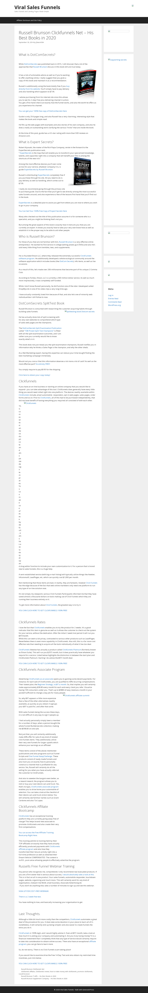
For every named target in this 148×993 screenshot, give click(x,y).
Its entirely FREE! (43, 364)
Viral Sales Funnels (37, 7)
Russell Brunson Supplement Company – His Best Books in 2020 (44, 979)
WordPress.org (114, 305)
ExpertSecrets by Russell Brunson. (38, 169)
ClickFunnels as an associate (40, 679)
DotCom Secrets (66, 261)
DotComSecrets (30, 64)
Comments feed (115, 302)
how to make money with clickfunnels (63, 971)
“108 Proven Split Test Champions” (39, 331)
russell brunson (24, 974)
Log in (110, 295)
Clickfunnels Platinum (72, 649)
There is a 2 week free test (30, 896)
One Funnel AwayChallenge (40, 756)
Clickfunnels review (42, 971)
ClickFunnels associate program (45, 786)
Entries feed (113, 298)
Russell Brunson (40, 67)
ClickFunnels (24, 649)
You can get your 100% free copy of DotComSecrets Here (43, 111)
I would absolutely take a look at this (78, 874)
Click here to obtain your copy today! (34, 375)
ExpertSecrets (26, 153)
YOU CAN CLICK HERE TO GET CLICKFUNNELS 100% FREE (43, 610)
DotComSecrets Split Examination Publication (41, 328)
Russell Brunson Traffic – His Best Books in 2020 (38, 976)
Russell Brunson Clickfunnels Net (32, 969)
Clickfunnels (24, 395)
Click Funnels (91, 583)
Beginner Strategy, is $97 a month (52, 684)
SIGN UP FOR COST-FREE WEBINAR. (34, 891)
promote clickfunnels (84, 971)
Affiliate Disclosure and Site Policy (29, 20)
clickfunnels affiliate (28, 971)
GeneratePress (88, 990)
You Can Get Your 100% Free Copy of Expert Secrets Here (43, 211)
